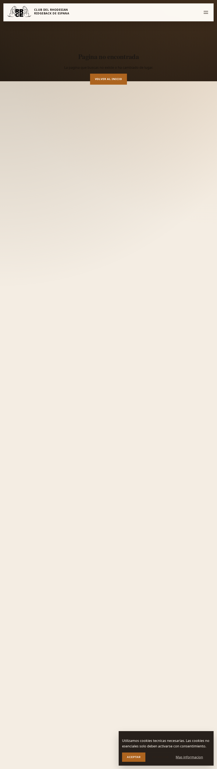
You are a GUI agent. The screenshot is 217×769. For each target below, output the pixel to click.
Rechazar (160, 757)
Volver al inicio (108, 79)
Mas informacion (189, 757)
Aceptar (134, 757)
